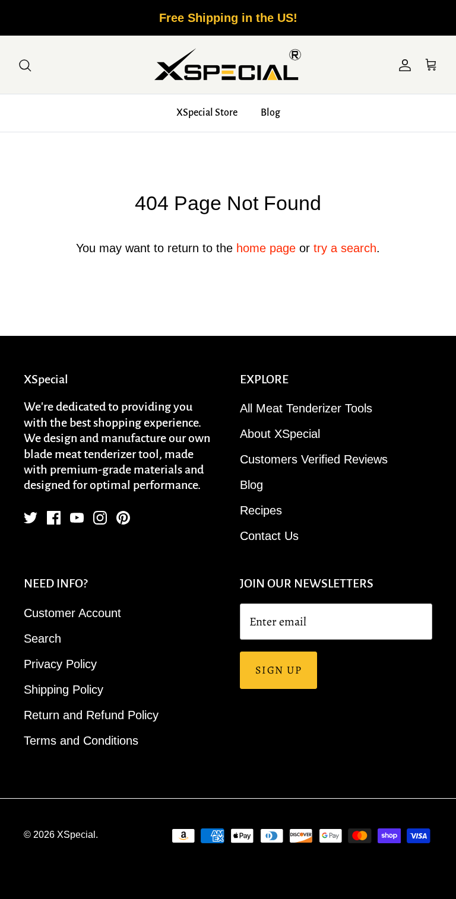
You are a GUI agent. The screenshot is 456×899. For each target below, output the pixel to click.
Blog (270, 112)
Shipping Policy (63, 689)
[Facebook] (54, 518)
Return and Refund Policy (91, 715)
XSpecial (76, 835)
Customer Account (72, 613)
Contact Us (269, 535)
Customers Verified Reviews (314, 459)
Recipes (261, 510)
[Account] (402, 64)
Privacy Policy (60, 664)
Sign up (278, 670)
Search (42, 638)
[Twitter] (30, 518)
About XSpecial (280, 433)
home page (266, 248)
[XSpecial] (228, 64)
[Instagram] (100, 518)
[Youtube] (77, 518)
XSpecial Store (207, 112)
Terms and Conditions (81, 740)
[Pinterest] (123, 518)
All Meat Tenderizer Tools (306, 408)
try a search (345, 248)
